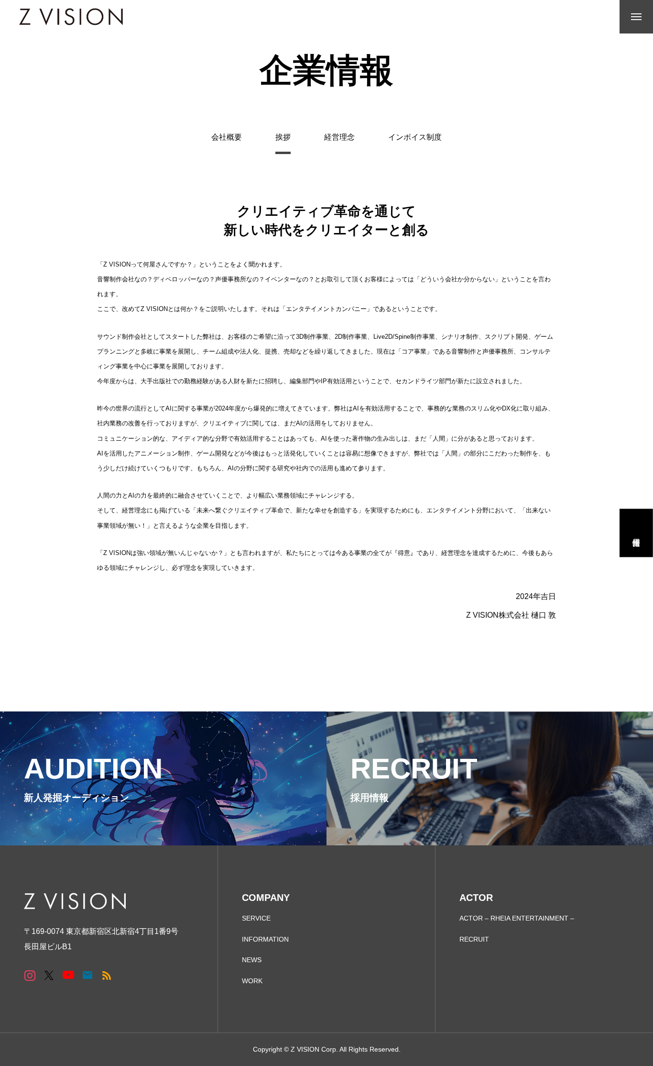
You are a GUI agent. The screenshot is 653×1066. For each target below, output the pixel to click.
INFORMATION (265, 939)
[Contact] (87, 975)
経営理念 (339, 137)
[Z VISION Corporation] (71, 16)
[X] (49, 975)
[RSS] (106, 975)
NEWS (251, 960)
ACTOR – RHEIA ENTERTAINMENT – (516, 918)
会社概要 (226, 137)
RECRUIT (474, 939)
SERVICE (256, 918)
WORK (252, 981)
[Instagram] (30, 975)
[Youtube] (68, 975)
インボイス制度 (415, 137)
